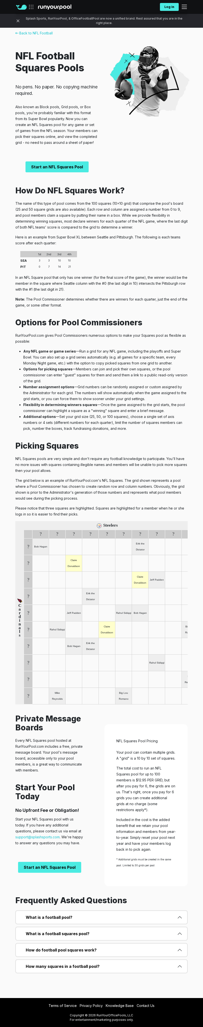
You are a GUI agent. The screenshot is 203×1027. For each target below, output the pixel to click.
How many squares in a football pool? (63, 966)
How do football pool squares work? (61, 950)
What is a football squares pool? (57, 933)
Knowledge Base (120, 1005)
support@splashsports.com (37, 837)
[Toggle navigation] (183, 7)
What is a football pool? (49, 917)
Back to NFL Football (35, 33)
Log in (169, 7)
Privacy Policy (91, 1005)
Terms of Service (63, 1005)
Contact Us (145, 1005)
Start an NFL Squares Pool (57, 166)
